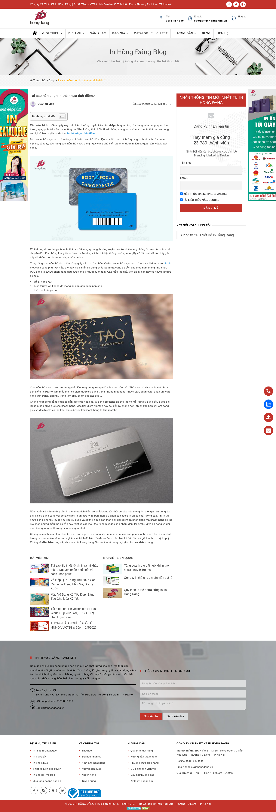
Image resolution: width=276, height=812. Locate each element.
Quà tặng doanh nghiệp (47, 780)
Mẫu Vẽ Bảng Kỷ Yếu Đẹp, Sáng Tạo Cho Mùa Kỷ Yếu (72, 596)
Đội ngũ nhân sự (91, 756)
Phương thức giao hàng (144, 762)
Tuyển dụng (89, 780)
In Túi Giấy (39, 756)
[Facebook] (34, 790)
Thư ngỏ (87, 750)
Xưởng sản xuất (91, 768)
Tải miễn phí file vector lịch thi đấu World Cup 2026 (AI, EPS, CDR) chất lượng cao (73, 613)
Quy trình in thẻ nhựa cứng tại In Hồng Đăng (145, 592)
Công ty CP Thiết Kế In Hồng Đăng (207, 235)
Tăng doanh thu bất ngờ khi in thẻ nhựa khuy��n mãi (146, 567)
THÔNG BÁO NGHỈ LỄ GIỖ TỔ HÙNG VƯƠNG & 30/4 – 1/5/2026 (74, 625)
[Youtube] (53, 790)
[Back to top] (272, 790)
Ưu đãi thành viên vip (143, 768)
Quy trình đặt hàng (141, 750)
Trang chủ (38, 80)
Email (184, 178)
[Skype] (43, 790)
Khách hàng (89, 774)
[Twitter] (62, 790)
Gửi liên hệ (151, 716)
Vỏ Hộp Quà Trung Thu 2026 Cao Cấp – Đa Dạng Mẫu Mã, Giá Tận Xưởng (73, 584)
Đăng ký (211, 208)
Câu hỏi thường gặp (142, 774)
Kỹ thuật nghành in (141, 780)
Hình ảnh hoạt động (93, 762)
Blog (51, 80)
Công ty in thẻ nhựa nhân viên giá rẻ (148, 577)
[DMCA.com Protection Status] (138, 808)
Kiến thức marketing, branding (205, 194)
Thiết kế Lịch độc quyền (47, 768)
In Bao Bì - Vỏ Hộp (44, 774)
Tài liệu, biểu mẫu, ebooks (201, 200)
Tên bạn (185, 162)
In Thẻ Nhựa (40, 762)
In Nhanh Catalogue (45, 750)
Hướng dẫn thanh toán (144, 756)
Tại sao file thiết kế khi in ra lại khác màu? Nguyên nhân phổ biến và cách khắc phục (74, 570)
